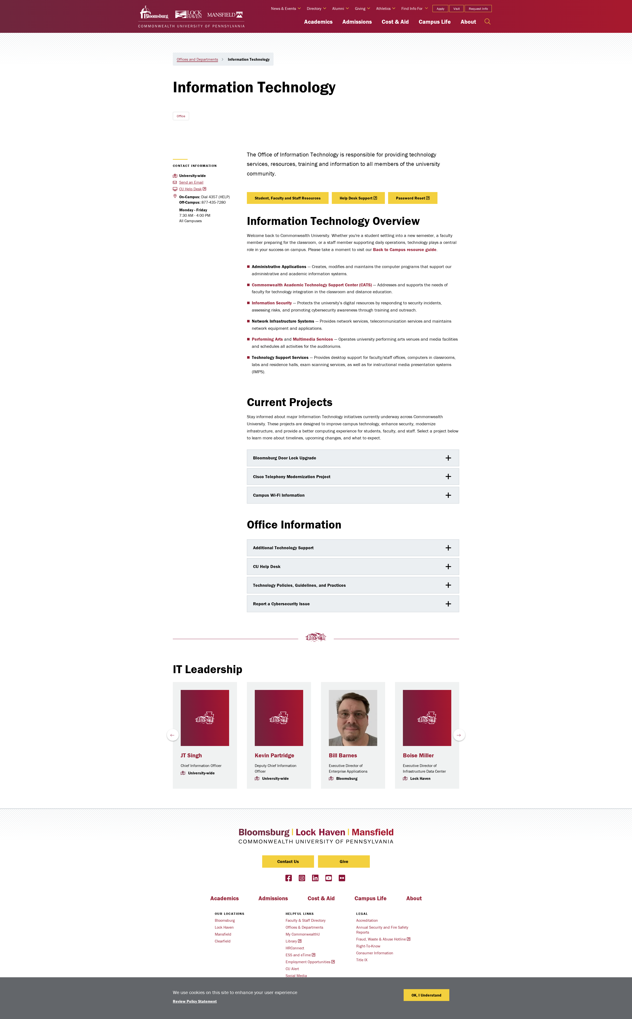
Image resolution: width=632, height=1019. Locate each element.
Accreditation (367, 920)
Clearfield (223, 941)
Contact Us (288, 861)
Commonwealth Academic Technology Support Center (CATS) (312, 285)
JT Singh (191, 755)
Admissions (357, 21)
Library (291, 941)
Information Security (272, 303)
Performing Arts (267, 339)
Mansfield (223, 934)
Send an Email (191, 182)
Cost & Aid (395, 21)
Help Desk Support (356, 198)
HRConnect (295, 947)
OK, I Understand (426, 995)
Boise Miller (418, 755)
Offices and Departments (197, 59)
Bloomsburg (225, 920)
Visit (457, 8)
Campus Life (435, 21)
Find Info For (411, 8)
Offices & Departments (304, 927)
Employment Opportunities (308, 961)
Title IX (361, 959)
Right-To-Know (368, 945)
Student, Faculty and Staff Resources (288, 198)
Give (344, 861)
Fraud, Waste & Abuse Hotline (381, 939)
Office (181, 116)
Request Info (478, 8)
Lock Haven (224, 927)
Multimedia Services (313, 339)
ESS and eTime (298, 954)
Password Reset (410, 198)
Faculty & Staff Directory (306, 920)
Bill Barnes (343, 755)
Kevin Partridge (274, 755)
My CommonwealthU (303, 934)
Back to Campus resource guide (404, 249)
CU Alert (292, 968)
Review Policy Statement (195, 1001)
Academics (318, 21)
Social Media (296, 975)
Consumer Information (374, 952)
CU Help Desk (190, 188)
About (468, 21)
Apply (440, 8)
